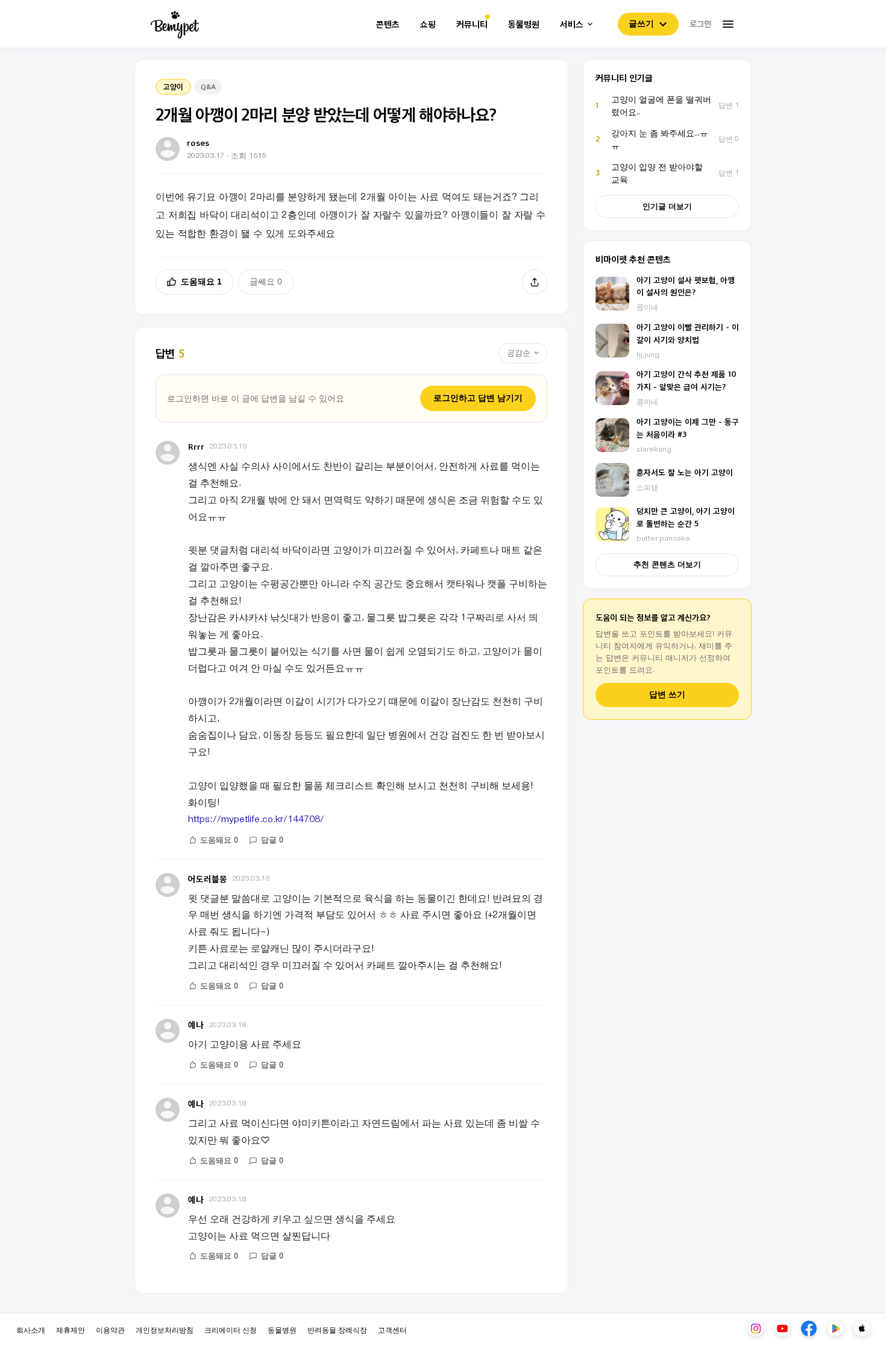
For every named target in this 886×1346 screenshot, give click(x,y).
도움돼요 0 (219, 839)
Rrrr (196, 446)
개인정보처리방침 (164, 1329)
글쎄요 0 (266, 281)
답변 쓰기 (667, 694)
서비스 (571, 24)
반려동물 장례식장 (337, 1329)
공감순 (518, 352)
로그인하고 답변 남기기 (478, 398)
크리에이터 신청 (230, 1329)
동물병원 (523, 24)
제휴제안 (70, 1329)
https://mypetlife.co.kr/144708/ (256, 818)
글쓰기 (641, 23)
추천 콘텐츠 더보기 (667, 564)
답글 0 (272, 839)
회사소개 (30, 1329)
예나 (196, 1024)
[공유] (534, 282)
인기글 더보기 (667, 206)
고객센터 (392, 1329)
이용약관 (110, 1329)
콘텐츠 (388, 24)
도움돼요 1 (201, 281)
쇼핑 (428, 24)
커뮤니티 (472, 24)
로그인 (700, 23)
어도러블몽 (207, 878)
